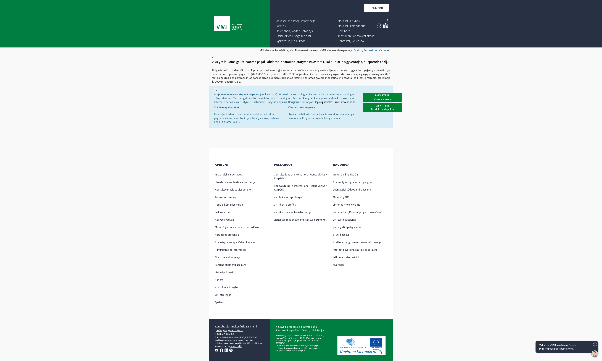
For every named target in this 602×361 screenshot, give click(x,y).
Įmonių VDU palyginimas (347, 227)
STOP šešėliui (341, 235)
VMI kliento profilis (285, 205)
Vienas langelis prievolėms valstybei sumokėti (300, 220)
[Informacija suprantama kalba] (385, 27)
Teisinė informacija (226, 197)
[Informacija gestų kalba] (379, 27)
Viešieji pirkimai (224, 272)
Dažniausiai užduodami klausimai (352, 190)
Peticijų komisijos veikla (229, 205)
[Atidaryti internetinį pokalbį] (594, 353)
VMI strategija (223, 295)
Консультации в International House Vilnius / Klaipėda (300, 188)
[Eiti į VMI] (228, 24)
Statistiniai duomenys (227, 257)
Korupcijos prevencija (227, 235)
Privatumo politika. (344, 102)
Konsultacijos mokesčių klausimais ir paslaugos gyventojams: (236, 328)
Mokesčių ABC (341, 197)
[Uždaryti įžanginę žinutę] (595, 344)
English (358, 50)
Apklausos (221, 302)
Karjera (219, 280)
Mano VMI (236, 346)
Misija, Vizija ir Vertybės (228, 175)
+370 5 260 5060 (224, 334)
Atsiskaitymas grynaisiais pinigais (352, 182)
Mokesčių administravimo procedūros (237, 227)
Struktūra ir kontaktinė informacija (235, 182)
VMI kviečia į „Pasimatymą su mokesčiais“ (357, 212)
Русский (368, 50)
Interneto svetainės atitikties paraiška (355, 250)
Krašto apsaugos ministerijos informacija (357, 242)
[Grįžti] (213, 58)
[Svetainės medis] (387, 21)
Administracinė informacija (230, 250)
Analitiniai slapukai (303, 108)
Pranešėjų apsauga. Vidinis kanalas (235, 242)
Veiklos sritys (222, 212)
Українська (381, 50)
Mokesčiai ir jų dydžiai (345, 175)
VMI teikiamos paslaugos (288, 197)
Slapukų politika (323, 102)
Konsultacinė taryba (226, 287)
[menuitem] (295, 21)
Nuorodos (339, 265)
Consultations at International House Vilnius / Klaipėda (300, 176)
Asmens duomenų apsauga (230, 265)
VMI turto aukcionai (344, 220)
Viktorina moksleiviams (346, 205)
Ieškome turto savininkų (347, 257)
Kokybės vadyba (224, 220)
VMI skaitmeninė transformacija (292, 212)
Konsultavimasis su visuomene (233, 190)
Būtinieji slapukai (227, 108)
